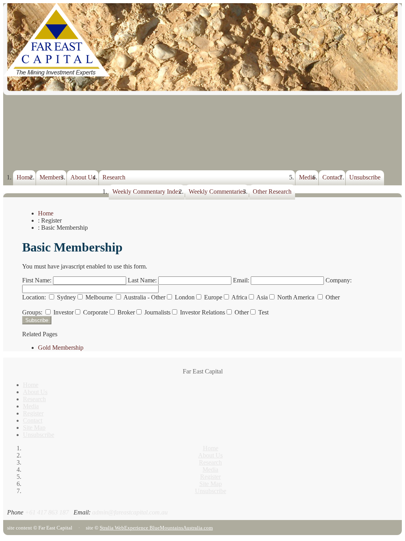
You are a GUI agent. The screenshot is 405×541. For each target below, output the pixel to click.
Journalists (156, 312)
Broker (125, 312)
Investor (63, 312)
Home (24, 177)
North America (296, 297)
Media (307, 177)
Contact (332, 177)
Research (113, 177)
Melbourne (99, 297)
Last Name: (143, 280)
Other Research (272, 191)
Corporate (94, 312)
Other (332, 297)
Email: (242, 280)
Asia (261, 297)
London (184, 297)
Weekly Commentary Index (146, 191)
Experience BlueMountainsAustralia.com (168, 528)
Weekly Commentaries (217, 191)
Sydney (65, 297)
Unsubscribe (364, 177)
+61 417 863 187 (47, 512)
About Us (82, 177)
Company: (339, 280)
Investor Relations (201, 312)
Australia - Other (143, 297)
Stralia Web (112, 528)
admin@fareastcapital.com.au (130, 512)
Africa (238, 297)
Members (51, 177)
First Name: (37, 280)
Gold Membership (60, 347)
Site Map (34, 427)
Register (33, 413)
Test (263, 312)
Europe (212, 297)
